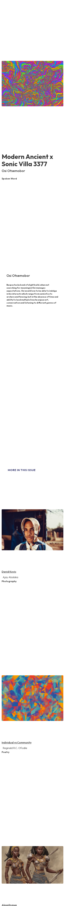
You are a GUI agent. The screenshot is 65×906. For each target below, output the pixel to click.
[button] (57, 8)
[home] (9, 7)
